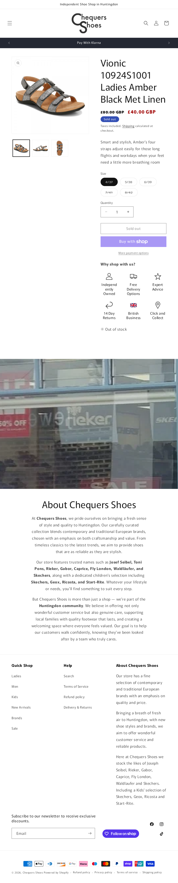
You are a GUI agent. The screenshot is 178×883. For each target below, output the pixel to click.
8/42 (131, 193)
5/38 (131, 182)
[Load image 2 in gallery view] (40, 148)
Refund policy (74, 696)
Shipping (128, 126)
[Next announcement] (169, 43)
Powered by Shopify (56, 872)
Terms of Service (76, 686)
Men (15, 686)
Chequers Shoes (33, 872)
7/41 (111, 193)
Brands (17, 717)
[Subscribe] (90, 833)
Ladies (16, 676)
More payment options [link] (133, 253)
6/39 (150, 182)
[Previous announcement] (9, 43)
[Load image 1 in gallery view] (21, 148)
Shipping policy (152, 872)
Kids (15, 696)
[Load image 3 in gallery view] (59, 148)
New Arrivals (21, 707)
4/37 (111, 182)
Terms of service (127, 872)
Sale (15, 728)
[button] (10, 23)
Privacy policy (103, 872)
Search (69, 676)
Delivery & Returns (78, 707)
